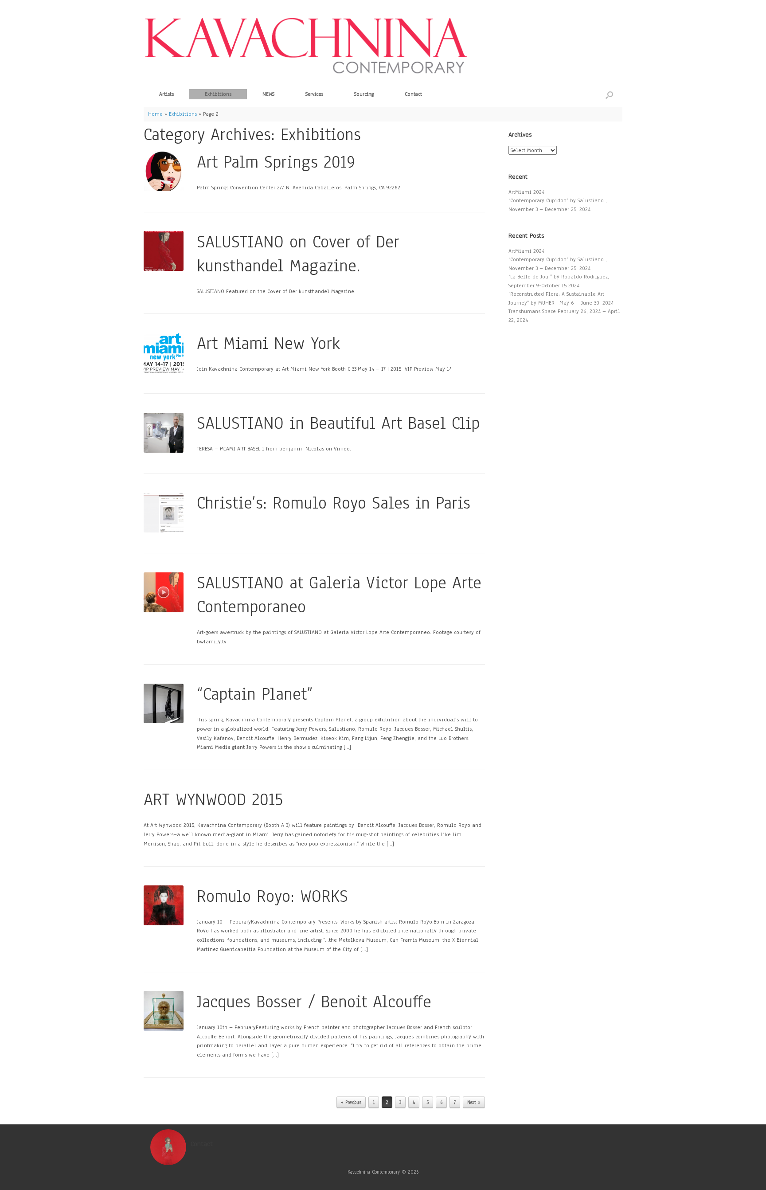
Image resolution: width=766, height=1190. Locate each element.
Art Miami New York (268, 343)
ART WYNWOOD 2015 (213, 799)
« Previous (351, 1102)
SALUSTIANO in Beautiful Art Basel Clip (338, 423)
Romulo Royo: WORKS (272, 896)
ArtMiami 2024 (526, 192)
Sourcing (364, 94)
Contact (413, 94)
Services (314, 94)
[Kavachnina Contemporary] (305, 44)
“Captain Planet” (255, 694)
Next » (474, 1102)
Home (155, 113)
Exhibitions (218, 94)
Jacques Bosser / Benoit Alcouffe (314, 1001)
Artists (166, 94)
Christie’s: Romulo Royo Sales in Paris (333, 503)
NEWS (268, 94)
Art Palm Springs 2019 (276, 162)
